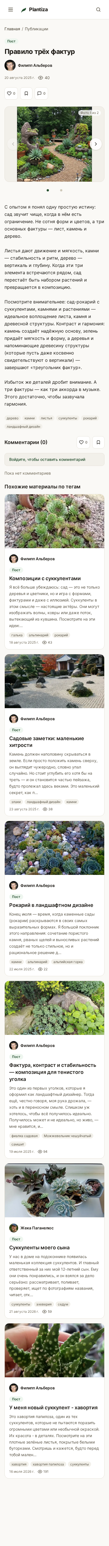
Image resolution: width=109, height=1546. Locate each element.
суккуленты (67, 418)
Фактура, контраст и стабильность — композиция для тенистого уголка (52, 1072)
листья (46, 418)
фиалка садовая (24, 1136)
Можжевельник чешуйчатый (67, 1136)
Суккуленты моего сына (39, 1247)
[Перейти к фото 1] (48, 190)
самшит (17, 1144)
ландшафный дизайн (23, 426)
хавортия (19, 1464)
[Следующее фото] (96, 144)
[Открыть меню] (10, 9)
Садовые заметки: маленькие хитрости (46, 741)
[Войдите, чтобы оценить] (26, 93)
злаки (16, 802)
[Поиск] (98, 9)
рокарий (90, 418)
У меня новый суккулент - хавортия (53, 1407)
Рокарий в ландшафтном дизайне (51, 905)
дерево (12, 418)
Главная (12, 28)
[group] (54, 144)
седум (63, 1304)
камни (30, 418)
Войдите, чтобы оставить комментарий (47, 459)
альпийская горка (68, 962)
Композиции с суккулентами (45, 578)
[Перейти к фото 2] (61, 190)
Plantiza (38, 9)
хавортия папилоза (48, 1464)
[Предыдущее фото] (13, 144)
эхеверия (44, 1304)
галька (17, 635)
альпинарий (38, 635)
